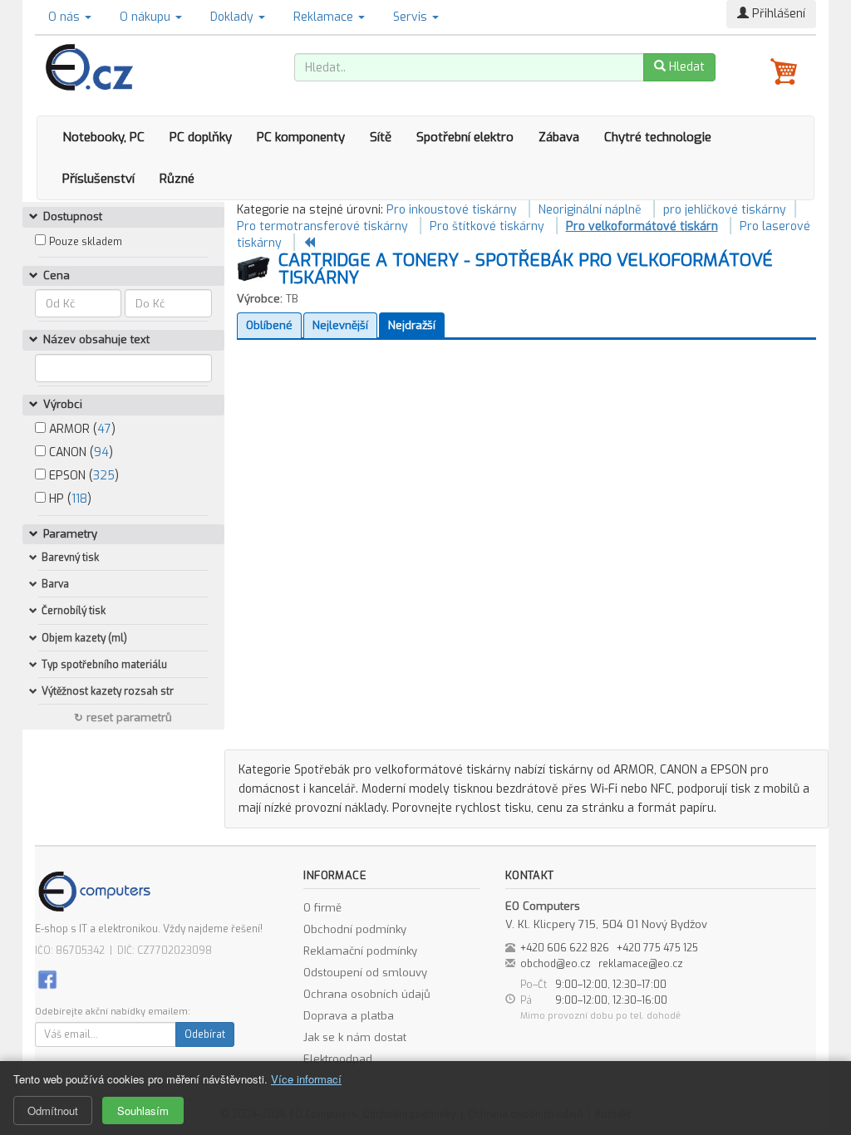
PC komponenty (301, 137)
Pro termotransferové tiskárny (322, 226)
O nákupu (147, 17)
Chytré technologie (657, 137)
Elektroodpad (337, 1059)
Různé (177, 178)
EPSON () (82, 476)
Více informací (306, 1079)
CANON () (79, 452)
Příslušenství (98, 178)
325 (104, 476)
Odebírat (204, 1034)
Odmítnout (52, 1110)
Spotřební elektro (465, 137)
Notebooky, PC (103, 137)
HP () (68, 499)
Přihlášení (777, 14)
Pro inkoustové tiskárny (451, 210)
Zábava (559, 137)
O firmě (322, 908)
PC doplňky (201, 137)
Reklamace (325, 17)
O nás (65, 17)
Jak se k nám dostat (354, 1037)
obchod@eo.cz (555, 963)
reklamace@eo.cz (640, 963)
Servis (411, 17)
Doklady (233, 17)
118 (79, 499)
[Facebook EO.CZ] (47, 978)
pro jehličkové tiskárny (724, 210)
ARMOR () (81, 429)
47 (104, 429)
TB (292, 299)
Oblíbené (269, 325)
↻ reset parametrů (123, 717)
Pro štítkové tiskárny (487, 226)
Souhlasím (143, 1110)
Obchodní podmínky (354, 929)
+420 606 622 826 (564, 948)
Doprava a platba (348, 1016)
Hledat (685, 67)
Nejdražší (411, 325)
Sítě (380, 137)
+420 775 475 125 (657, 948)
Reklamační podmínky (360, 951)
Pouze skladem (85, 241)
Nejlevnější (340, 325)
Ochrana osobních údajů (366, 994)
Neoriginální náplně (590, 210)
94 (101, 452)
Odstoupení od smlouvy (365, 972)
